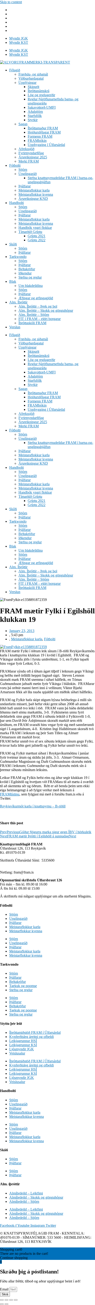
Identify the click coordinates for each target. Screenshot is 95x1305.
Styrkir (33, 120)
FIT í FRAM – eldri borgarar (39, 319)
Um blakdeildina (30, 286)
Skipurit (33, 87)
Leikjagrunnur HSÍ (23, 1041)
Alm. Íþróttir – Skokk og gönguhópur (45, 310)
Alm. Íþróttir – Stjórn (33, 315)
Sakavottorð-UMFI (42, 107)
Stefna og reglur (30, 277)
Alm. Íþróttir (18, 302)
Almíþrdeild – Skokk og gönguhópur (36, 1197)
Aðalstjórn (35, 112)
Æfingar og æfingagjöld (35, 298)
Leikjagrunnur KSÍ (23, 1045)
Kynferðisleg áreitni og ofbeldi (31, 1037)
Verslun (14, 327)
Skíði (13, 244)
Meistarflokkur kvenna (25, 931)
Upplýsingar (27, 82)
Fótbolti (15, 165)
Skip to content (11, 2)
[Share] (6, 1300)
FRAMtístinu (9, 794)
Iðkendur (25, 273)
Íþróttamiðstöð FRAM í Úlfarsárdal (35, 1032)
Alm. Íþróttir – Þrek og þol (37, 306)
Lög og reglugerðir (41, 95)
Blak (12, 281)
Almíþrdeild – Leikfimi (26, 1193)
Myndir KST (18, 42)
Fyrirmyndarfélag (31, 153)
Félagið (14, 70)
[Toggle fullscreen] (11, 1300)
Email (4, 1289)
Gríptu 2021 (36, 236)
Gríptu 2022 (36, 240)
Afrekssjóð (26, 149)
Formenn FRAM (40, 136)
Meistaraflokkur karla (34, 190)
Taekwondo (18, 257)
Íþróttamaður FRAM (43, 128)
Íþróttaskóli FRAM (32, 323)
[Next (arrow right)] (6, 1304)
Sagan (22, 124)
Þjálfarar (24, 186)
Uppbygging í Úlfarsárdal (46, 145)
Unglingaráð (27, 174)
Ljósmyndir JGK (21, 1049)
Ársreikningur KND (33, 199)
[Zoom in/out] (16, 1300)
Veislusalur (17, 1053)
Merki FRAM (28, 161)
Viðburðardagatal (31, 78)
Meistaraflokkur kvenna (35, 194)
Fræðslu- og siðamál (33, 74)
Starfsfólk (35, 116)
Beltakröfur (26, 269)
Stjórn (22, 170)
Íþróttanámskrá (38, 91)
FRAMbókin (37, 141)
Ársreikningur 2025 (32, 157)
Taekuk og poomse (23, 986)
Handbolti (16, 203)
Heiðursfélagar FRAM (44, 132)
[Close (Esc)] (2, 1300)
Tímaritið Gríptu (30, 232)
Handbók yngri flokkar (35, 228)
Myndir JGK (18, 38)
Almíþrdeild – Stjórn (24, 1201)
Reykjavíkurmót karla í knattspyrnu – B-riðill (32, 806)
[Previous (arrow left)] (2, 1304)
